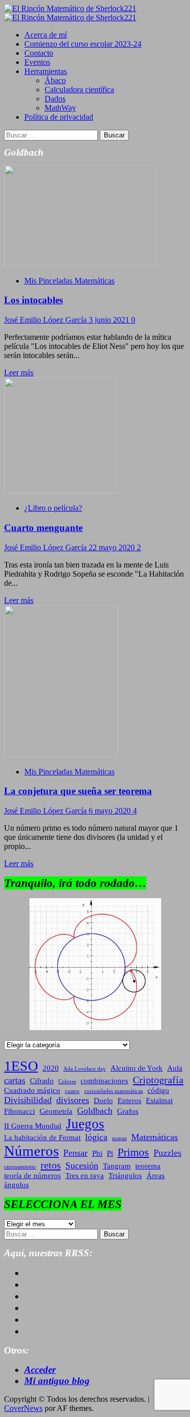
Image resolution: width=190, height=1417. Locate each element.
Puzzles (167, 1153)
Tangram (117, 1166)
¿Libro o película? (53, 508)
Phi (97, 1153)
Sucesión (81, 1165)
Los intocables (33, 300)
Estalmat (159, 1100)
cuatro (72, 1091)
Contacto (38, 53)
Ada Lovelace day (84, 1069)
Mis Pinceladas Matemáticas (69, 280)
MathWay (60, 107)
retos (51, 1165)
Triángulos (125, 1176)
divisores (72, 1100)
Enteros (129, 1100)
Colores (67, 1081)
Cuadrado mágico (32, 1090)
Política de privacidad (58, 117)
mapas (119, 1138)
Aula (174, 1068)
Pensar (75, 1153)
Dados (55, 98)
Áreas (155, 1176)
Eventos (37, 62)
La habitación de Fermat (42, 1137)
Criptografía (158, 1079)
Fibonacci (19, 1111)
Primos (133, 1152)
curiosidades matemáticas (113, 1091)
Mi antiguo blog (57, 1380)
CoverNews (23, 1408)
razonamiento (20, 1167)
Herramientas (45, 71)
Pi (110, 1153)
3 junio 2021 (110, 319)
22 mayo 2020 (113, 547)
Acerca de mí (45, 34)
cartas (14, 1080)
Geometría (56, 1111)
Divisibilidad (28, 1100)
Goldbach (94, 1111)
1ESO (21, 1066)
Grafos (127, 1111)
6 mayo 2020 (111, 810)
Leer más (18, 372)
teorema (148, 1166)
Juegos (85, 1123)
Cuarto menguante (43, 527)
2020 (51, 1068)
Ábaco (55, 80)
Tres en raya (84, 1176)
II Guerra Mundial (32, 1126)
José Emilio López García (46, 319)
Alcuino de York (136, 1068)
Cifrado (42, 1081)
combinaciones (104, 1081)
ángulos (16, 1185)
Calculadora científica (79, 89)
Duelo (103, 1100)
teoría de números (32, 1176)
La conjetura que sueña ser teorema (78, 791)
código (158, 1090)
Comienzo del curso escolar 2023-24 (82, 44)
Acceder (40, 1369)
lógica (96, 1137)
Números (31, 1151)
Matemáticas (154, 1137)
